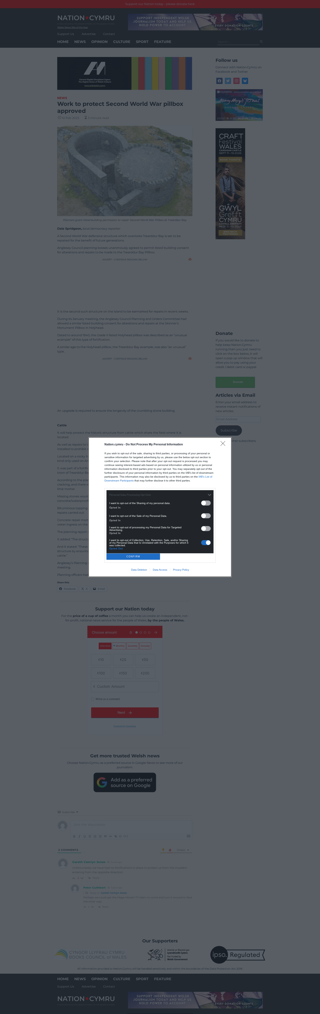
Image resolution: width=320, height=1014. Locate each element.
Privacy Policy (181, 569)
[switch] (206, 503)
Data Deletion (139, 569)
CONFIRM (133, 556)
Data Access (160, 569)
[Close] (224, 444)
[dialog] (160, 507)
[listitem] (160, 495)
